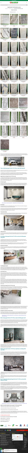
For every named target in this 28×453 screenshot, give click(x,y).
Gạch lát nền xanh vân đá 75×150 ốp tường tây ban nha (5, 95)
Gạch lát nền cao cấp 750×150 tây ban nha (23, 137)
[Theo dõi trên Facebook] (5, 430)
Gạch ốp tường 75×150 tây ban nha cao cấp (14, 123)
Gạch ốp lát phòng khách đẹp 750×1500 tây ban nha (14, 53)
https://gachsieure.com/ (6, 421)
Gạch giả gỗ (25, 440)
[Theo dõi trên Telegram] (10, 430)
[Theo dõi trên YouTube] (9, 430)
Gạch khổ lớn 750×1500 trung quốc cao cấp (4, 39)
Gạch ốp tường (25, 444)
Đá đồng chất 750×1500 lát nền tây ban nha (5, 123)
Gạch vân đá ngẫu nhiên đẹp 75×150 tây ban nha (14, 67)
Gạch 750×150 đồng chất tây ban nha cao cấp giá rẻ (4, 150)
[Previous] (1, 426)
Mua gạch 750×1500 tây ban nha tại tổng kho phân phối (4, 67)
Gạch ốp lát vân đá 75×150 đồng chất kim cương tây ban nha (23, 123)
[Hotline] (1, 448)
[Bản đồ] (17, 437)
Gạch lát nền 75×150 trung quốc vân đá (14, 25)
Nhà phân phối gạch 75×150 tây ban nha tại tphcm (23, 67)
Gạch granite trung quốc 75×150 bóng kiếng (23, 25)
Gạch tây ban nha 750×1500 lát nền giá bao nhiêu (4, 109)
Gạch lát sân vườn (25, 442)
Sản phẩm (6, 8)
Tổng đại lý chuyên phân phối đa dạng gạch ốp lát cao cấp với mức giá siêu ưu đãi (17, 403)
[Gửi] (26, 5)
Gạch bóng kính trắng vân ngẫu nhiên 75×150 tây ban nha (23, 39)
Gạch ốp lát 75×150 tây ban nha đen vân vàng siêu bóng (14, 39)
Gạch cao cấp (25, 447)
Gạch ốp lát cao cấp (11, 8)
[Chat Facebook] (1, 451)
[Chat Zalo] (1, 450)
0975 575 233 (6, 442)
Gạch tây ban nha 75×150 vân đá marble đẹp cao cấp (4, 81)
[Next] (26, 426)
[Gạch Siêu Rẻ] (14, 2)
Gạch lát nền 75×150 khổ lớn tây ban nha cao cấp (4, 137)
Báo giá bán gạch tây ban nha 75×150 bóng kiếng (23, 81)
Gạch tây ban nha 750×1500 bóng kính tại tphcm (14, 109)
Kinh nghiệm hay (25, 437)
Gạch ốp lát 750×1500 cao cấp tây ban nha (14, 137)
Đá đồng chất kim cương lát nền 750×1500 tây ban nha (23, 109)
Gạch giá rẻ (25, 439)
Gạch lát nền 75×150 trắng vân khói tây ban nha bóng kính (4, 53)
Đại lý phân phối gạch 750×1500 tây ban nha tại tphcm (14, 95)
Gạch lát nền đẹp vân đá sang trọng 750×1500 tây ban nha (23, 53)
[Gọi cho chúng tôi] (7, 430)
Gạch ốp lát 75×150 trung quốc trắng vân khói (4, 25)
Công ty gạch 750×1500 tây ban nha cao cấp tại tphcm (14, 81)
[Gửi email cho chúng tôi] (6, 430)
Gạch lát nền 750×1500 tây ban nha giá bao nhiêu (23, 95)
